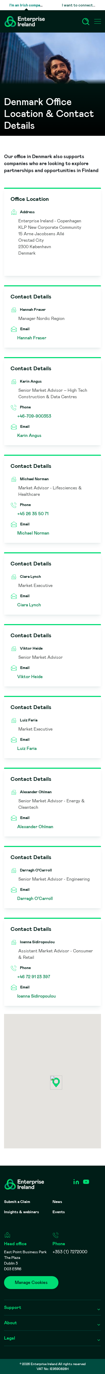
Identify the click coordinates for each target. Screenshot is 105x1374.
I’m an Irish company (26, 5)
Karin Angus (29, 435)
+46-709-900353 (34, 416)
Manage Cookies (31, 1282)
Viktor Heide (30, 676)
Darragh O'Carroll (35, 898)
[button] (56, 1083)
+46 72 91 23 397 (33, 977)
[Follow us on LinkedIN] (76, 1182)
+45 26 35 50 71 (32, 514)
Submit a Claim (17, 1201)
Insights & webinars (21, 1211)
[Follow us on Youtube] (86, 1182)
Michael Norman (33, 533)
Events (58, 1211)
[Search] (86, 21)
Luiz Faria (27, 748)
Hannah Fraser (31, 338)
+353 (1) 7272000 (69, 1252)
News (57, 1201)
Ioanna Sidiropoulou (36, 996)
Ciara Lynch (29, 605)
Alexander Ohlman (35, 827)
